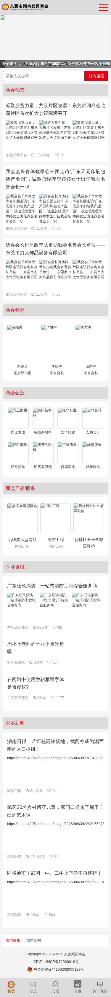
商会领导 (15, 309)
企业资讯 (15, 567)
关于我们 (100, 991)
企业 (78, 991)
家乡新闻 (15, 722)
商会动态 (15, 89)
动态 (33, 991)
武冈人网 (34, 940)
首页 (11, 991)
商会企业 (15, 392)
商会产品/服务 (20, 488)
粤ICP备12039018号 (62, 962)
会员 (55, 991)
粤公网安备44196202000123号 (59, 969)
